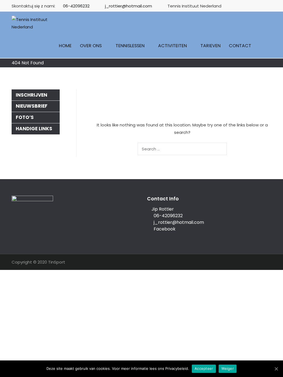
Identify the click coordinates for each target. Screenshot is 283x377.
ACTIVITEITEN (172, 46)
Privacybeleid (176, 368)
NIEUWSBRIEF (32, 106)
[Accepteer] (276, 368)
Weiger (227, 368)
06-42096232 (76, 6)
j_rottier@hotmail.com (128, 6)
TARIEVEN (210, 46)
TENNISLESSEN (130, 46)
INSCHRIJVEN (31, 95)
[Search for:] (182, 149)
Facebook (162, 229)
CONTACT (240, 46)
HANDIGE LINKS (34, 128)
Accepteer (204, 368)
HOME (65, 46)
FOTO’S (25, 117)
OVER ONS (91, 46)
